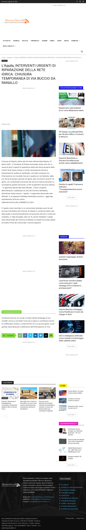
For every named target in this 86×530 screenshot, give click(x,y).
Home (3, 58)
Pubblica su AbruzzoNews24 (71, 487)
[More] (51, 335)
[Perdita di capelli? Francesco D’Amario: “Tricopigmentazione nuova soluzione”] (71, 175)
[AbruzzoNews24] (17, 21)
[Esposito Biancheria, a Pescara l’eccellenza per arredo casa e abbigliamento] (71, 149)
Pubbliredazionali (67, 493)
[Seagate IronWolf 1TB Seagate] (63, 458)
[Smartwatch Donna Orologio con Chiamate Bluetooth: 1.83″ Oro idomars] (63, 431)
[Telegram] (40, 335)
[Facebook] (77, 1)
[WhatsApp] (20, 335)
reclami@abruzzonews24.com (40, 499)
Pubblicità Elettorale (68, 501)
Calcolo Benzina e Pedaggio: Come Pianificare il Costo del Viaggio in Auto (71, 311)
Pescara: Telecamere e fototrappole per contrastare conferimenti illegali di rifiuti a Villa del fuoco (9, 405)
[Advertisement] (60, 22)
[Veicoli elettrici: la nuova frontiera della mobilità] (63, 393)
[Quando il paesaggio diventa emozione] (71, 247)
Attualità (9, 58)
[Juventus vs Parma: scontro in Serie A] (63, 400)
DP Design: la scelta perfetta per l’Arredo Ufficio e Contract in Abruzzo (71, 134)
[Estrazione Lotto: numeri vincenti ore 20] (63, 408)
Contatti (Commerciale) (69, 509)
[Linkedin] (35, 335)
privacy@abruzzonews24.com (39, 501)
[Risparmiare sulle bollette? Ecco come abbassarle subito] (71, 99)
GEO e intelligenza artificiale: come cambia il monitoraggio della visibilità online (71, 338)
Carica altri (71, 197)
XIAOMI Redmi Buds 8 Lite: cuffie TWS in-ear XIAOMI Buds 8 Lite (75, 450)
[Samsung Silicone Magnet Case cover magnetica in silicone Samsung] (63, 441)
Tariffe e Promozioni (68, 503)
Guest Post (65, 495)
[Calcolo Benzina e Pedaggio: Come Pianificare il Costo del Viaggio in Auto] (71, 300)
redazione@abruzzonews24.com (42, 497)
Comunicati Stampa (68, 490)
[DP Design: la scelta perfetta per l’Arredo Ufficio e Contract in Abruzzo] (71, 122)
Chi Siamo (65, 485)
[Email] (46, 335)
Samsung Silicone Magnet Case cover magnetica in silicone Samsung (76, 441)
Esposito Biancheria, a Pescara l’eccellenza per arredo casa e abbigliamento (71, 160)
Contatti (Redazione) (68, 506)
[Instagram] (80, 1)
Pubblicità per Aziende (69, 498)
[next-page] (6, 416)
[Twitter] (83, 1)
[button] (81, 51)
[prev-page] (3, 416)
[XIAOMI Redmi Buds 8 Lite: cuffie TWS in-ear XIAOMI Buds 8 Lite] (63, 450)
